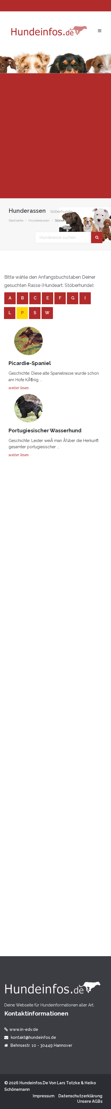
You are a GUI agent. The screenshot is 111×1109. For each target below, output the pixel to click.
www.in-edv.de (23, 1029)
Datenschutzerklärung (80, 1096)
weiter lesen (19, 388)
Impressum (43, 1096)
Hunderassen (39, 220)
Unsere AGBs (89, 1101)
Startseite (16, 220)
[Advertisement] (55, 135)
